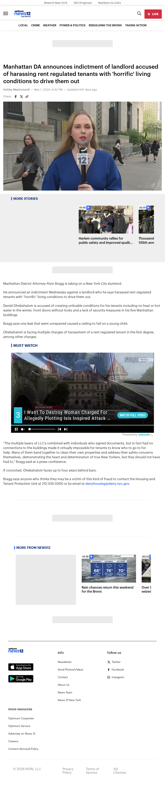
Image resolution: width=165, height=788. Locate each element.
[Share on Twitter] (21, 96)
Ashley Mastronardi (16, 89)
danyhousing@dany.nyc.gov (107, 483)
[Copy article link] (27, 96)
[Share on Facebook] (15, 96)
